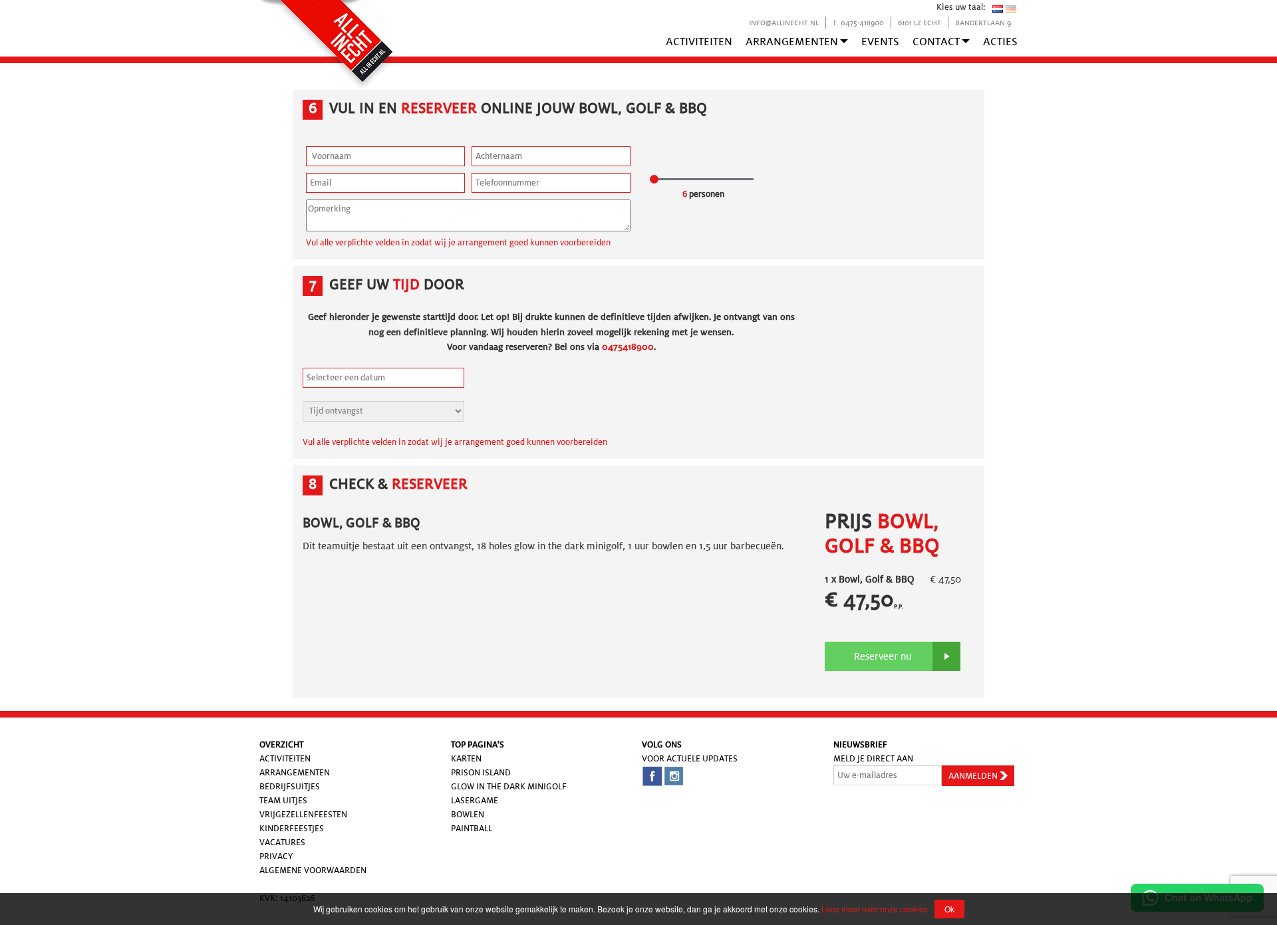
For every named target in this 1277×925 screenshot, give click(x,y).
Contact (936, 42)
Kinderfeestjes (291, 828)
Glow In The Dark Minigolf (509, 786)
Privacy (276, 856)
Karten (466, 758)
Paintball (471, 828)
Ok (949, 908)
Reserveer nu (882, 656)
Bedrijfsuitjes (289, 786)
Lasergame (474, 800)
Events (880, 42)
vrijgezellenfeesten (303, 814)
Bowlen (467, 814)
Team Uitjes (283, 800)
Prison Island (481, 772)
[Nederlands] (997, 8)
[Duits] (1011, 8)
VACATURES (282, 842)
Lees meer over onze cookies (874, 908)
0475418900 (628, 346)
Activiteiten (699, 42)
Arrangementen (792, 42)
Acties (1000, 42)
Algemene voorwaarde (309, 870)
